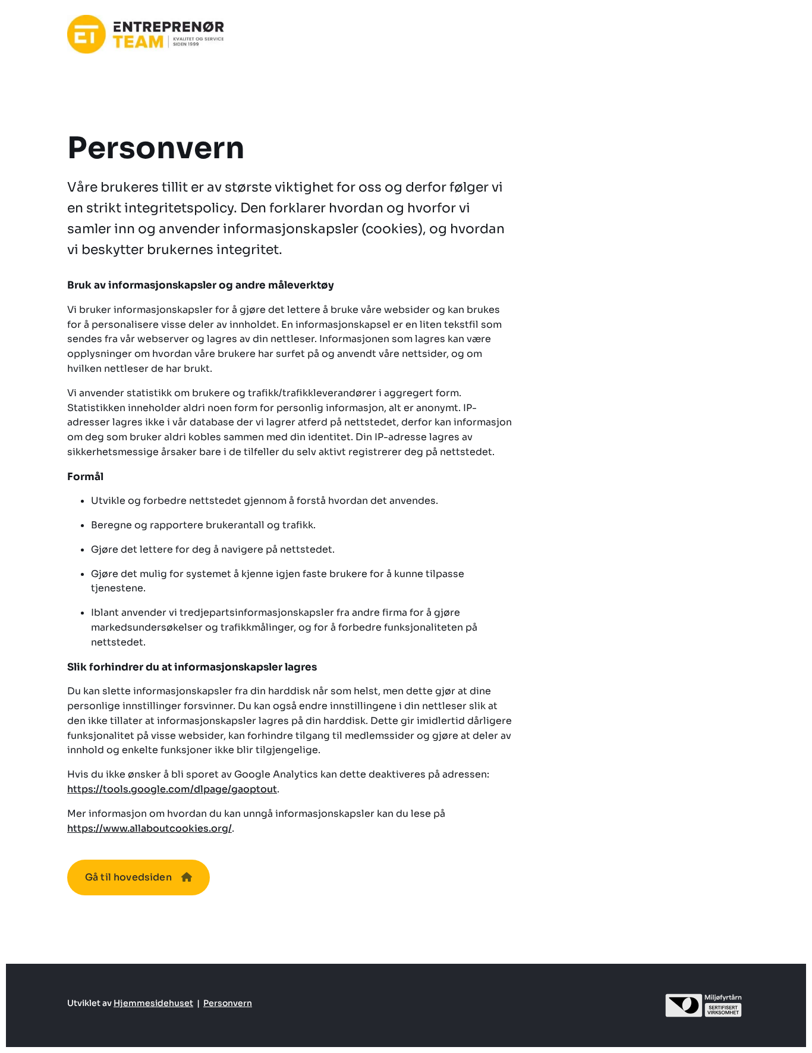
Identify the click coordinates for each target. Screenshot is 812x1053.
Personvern (227, 1003)
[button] (138, 877)
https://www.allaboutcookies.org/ (149, 828)
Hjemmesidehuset (153, 1003)
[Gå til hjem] (145, 34)
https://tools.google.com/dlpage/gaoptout (172, 789)
